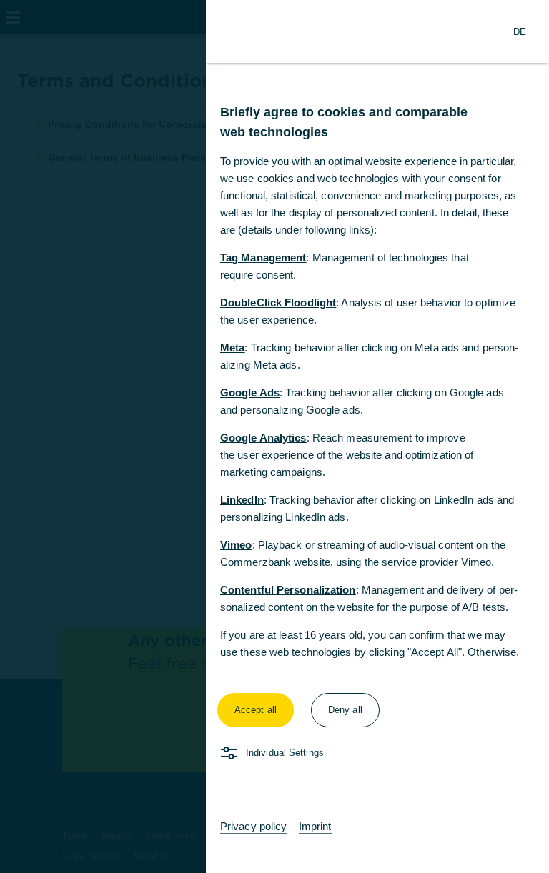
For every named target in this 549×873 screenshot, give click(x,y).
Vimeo (236, 545)
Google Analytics (263, 437)
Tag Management (263, 257)
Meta (232, 347)
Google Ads (250, 392)
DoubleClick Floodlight (278, 302)
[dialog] (274, 436)
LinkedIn (242, 500)
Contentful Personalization (288, 590)
